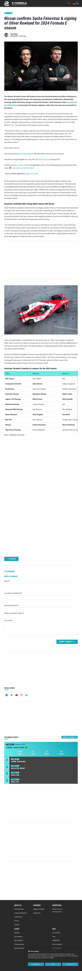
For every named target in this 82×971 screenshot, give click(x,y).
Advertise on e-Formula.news (57, 910)
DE (74, 3)
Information (56, 933)
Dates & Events (19, 948)
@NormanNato (18, 165)
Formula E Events (68, 737)
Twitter (11, 695)
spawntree (36, 913)
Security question (11, 606)
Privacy (16, 921)
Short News (18, 937)
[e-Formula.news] (15, 3)
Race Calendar (57, 944)
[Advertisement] (41, 260)
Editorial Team (19, 909)
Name (8, 581)
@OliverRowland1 (24, 154)
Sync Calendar (57, 948)
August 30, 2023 (31, 174)
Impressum (18, 917)
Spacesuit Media (38, 909)
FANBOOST (56, 940)
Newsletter (26, 695)
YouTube (16, 695)
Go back (13, 559)
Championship (19, 944)
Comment (8, 621)
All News (17, 933)
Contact (16, 924)
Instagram (21, 695)
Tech (54, 937)
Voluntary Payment (20, 913)
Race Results (18, 940)
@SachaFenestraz (42, 159)
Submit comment (65, 642)
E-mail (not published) (13, 593)
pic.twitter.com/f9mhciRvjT (23, 168)
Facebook (6, 695)
